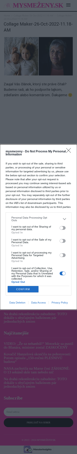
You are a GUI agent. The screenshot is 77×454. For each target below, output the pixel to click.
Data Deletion (17, 302)
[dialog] (38, 227)
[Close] (69, 151)
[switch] (63, 228)
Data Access (38, 302)
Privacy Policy (60, 302)
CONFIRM (23, 289)
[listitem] (38, 219)
